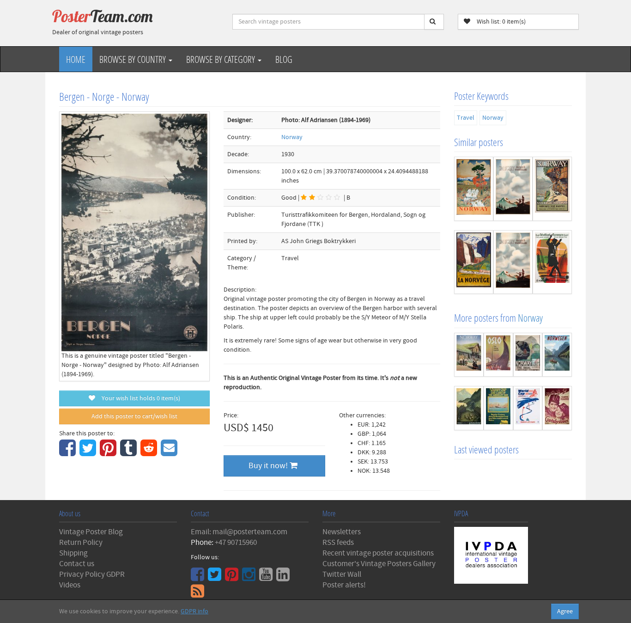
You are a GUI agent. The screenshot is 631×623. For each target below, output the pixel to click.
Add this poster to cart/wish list (134, 416)
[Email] (170, 453)
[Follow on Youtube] (267, 578)
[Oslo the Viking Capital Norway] (498, 355)
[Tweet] (88, 453)
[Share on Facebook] (68, 453)
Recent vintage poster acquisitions (378, 553)
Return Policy (81, 542)
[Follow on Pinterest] (233, 578)
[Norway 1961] (469, 355)
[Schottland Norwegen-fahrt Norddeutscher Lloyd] (552, 262)
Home (75, 59)
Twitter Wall (341, 574)
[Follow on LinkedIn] (284, 578)
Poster (102, 16)
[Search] (434, 22)
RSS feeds (338, 542)
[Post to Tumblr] (129, 453)
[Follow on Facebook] (198, 578)
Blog (283, 59)
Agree (565, 611)
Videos (69, 585)
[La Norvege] (473, 262)
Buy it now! (269, 465)
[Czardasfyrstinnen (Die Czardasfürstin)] (557, 408)
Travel (465, 118)
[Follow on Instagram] (250, 578)
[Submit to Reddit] (149, 453)
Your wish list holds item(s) (138, 398)
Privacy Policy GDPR (92, 574)
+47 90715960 (236, 542)
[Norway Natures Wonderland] (552, 189)
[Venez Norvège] (469, 408)
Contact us (76, 564)
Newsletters (341, 532)
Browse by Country (133, 59)
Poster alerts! (344, 585)
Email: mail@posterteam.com (239, 532)
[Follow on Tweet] (216, 578)
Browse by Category (221, 59)
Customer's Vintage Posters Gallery (379, 564)
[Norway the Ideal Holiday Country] (528, 355)
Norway (292, 137)
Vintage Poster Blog (91, 532)
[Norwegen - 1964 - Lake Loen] (557, 355)
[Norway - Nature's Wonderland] (513, 189)
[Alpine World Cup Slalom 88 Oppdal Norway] (528, 408)
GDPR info (194, 611)
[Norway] (473, 189)
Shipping (73, 553)
